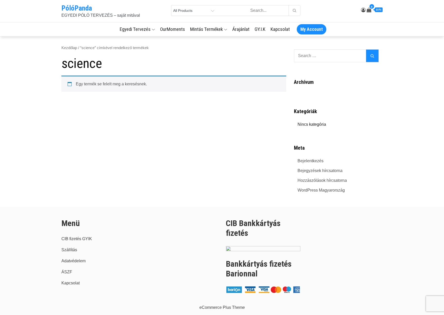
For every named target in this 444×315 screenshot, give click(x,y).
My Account (311, 29)
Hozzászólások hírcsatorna (322, 180)
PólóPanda (76, 8)
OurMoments (172, 29)
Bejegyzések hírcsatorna (320, 170)
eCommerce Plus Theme (222, 307)
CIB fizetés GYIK (76, 239)
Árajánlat (240, 29)
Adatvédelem (73, 261)
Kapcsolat (280, 29)
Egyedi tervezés (135, 29)
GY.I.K (260, 29)
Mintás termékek (206, 29)
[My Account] (363, 10)
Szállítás (69, 250)
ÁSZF (66, 272)
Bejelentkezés (310, 161)
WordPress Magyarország (321, 190)
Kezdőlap (69, 48)
